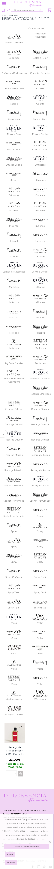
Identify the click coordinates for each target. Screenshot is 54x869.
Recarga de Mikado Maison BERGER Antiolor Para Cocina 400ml (14, 754)
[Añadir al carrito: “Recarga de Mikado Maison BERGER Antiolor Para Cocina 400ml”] (20, 773)
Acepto (10, 854)
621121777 (16, 814)
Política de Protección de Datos (26, 846)
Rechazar (11, 862)
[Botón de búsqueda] (40, 10)
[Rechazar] (49, 841)
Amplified (40, 35)
